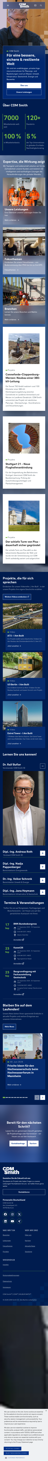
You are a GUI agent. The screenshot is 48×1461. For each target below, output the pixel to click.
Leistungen (7, 1241)
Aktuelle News (30, 1246)
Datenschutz (7, 1281)
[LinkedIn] (5, 1221)
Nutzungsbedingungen (11, 1275)
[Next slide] (42, 1097)
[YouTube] (12, 1221)
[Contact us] (35, 5)
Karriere (28, 1241)
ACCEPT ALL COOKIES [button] (12, 1449)
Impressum (7, 1287)
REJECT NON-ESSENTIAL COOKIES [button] (16, 1453)
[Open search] (41, 5)
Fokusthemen (7, 1246)
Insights (6, 1265)
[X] (19, 1214)
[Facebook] (5, 1214)
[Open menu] (8, 5)
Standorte (28, 1252)
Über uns (28, 1235)
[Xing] (19, 1221)
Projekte (6, 1252)
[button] (46, 1410)
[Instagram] (12, 1214)
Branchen (6, 1235)
